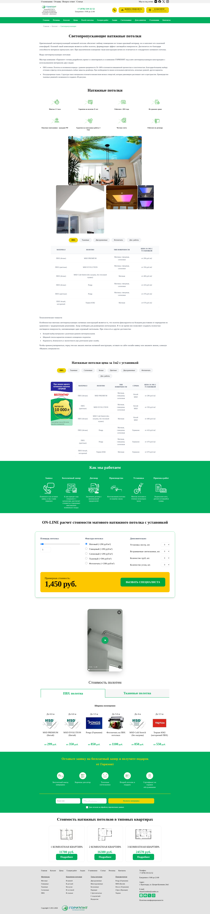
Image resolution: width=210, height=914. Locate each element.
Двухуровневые (101, 240)
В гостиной (70, 890)
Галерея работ (102, 20)
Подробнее (66, 857)
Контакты (167, 20)
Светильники (126, 20)
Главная (46, 20)
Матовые (44, 881)
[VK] (141, 895)
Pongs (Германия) (122, 881)
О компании (46, 1)
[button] (105, 160)
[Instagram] (153, 895)
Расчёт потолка (87, 20)
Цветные (113, 370)
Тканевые (85, 240)
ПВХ (73, 240)
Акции (114, 20)
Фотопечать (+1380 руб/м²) (101, 563)
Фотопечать (118, 240)
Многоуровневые (97, 884)
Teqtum (118, 893)
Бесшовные (95, 887)
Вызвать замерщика (131, 801)
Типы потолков (96, 877)
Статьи (79, 1)
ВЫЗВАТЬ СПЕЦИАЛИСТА (143, 582)
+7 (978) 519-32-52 (86, 9)
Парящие (94, 890)
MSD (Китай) (120, 884)
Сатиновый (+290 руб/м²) (101, 554)
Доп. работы (134, 240)
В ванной (69, 881)
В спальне (69, 893)
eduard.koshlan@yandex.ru (148, 891)
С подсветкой (95, 896)
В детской (69, 884)
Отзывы (57, 1)
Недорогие (94, 899)
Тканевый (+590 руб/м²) (100, 558)
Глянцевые (45, 884)
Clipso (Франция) (122, 890)
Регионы (112, 871)
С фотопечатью (96, 893)
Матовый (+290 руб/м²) (100, 544)
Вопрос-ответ (68, 1)
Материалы (45, 877)
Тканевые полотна (137, 693)
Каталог (66, 20)
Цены (75, 20)
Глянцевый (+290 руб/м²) (100, 549)
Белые (101, 370)
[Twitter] (149, 895)
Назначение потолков (74, 877)
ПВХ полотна (73, 693)
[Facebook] (145, 895)
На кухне (69, 887)
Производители (121, 877)
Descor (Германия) (122, 887)
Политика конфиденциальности (151, 900)
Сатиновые (88, 370)
